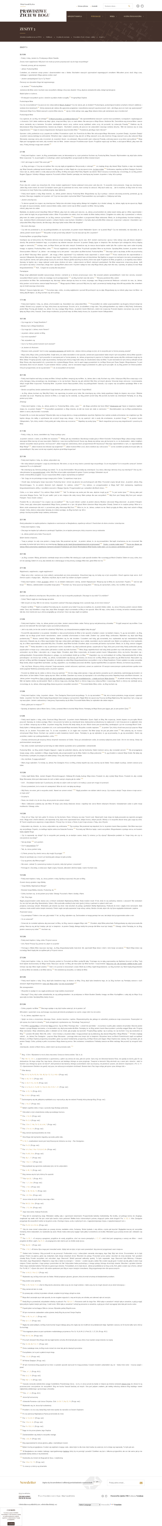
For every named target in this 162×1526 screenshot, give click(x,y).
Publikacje (96, 16)
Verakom (139, 1496)
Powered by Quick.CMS (120, 1496)
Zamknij (11, 1524)
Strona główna (83, 6)
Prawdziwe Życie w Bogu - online (84, 37)
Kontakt (94, 6)
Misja (112, 16)
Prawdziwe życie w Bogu (35, 13)
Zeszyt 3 (101, 37)
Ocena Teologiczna (132, 16)
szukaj (130, 6)
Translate (118, 1505)
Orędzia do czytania (62, 37)
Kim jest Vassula (75, 16)
